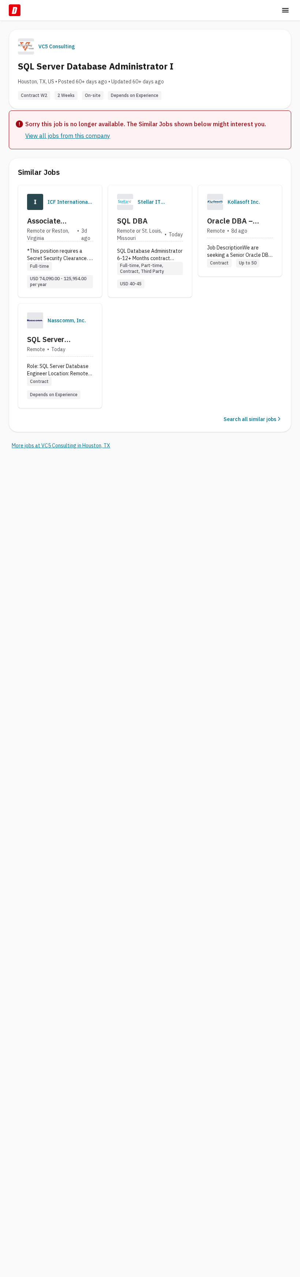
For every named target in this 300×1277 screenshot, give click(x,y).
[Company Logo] (35, 202)
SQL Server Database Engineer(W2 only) (58, 339)
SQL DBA (132, 221)
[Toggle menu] (285, 10)
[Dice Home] (14, 10)
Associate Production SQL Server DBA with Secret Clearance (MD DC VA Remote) (56, 221)
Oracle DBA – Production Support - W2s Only (240, 221)
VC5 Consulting (56, 46)
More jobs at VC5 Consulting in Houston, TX (61, 445)
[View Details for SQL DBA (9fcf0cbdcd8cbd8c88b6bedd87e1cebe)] (150, 241)
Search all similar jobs (250, 419)
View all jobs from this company (67, 135)
